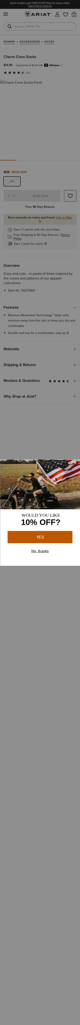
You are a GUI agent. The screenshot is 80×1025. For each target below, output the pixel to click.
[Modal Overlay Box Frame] (40, 512)
